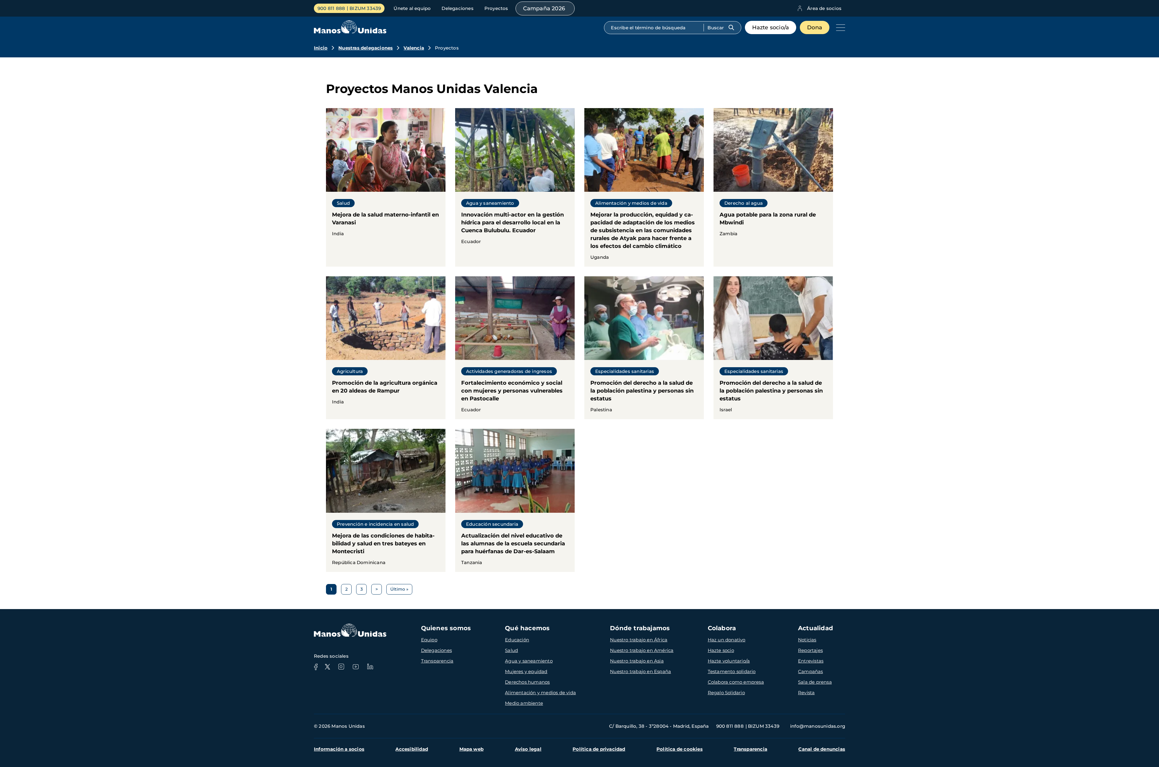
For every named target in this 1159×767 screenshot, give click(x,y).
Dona (814, 27)
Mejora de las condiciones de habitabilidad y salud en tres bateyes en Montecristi (385, 500)
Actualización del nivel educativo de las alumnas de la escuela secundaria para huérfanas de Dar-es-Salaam (515, 500)
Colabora (722, 628)
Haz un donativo (727, 640)
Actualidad (815, 628)
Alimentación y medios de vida (540, 692)
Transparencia (437, 661)
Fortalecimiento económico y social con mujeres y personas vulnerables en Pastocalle (515, 347)
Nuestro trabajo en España (640, 671)
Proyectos (496, 8)
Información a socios (339, 749)
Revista (806, 692)
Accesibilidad (411, 749)
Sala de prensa (815, 682)
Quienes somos (446, 628)
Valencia (414, 48)
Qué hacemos (527, 628)
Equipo (429, 640)
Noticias (807, 640)
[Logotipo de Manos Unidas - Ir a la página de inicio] (350, 32)
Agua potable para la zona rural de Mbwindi (773, 175)
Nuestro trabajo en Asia (637, 661)
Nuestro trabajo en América (641, 650)
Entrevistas (810, 661)
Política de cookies (679, 749)
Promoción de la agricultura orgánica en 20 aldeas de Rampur (385, 343)
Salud (511, 650)
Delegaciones (457, 8)
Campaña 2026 (544, 8)
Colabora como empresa (736, 682)
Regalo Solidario (726, 692)
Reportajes (810, 650)
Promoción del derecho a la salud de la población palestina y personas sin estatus (644, 347)
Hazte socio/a (770, 27)
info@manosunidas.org (817, 726)
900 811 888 (331, 8)
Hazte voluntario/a (729, 661)
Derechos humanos (527, 682)
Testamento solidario (732, 671)
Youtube (355, 666)
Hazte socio (721, 650)
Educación (517, 640)
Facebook (316, 666)
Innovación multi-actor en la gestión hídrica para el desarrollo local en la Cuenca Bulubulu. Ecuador (515, 179)
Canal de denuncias (821, 749)
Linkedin (370, 666)
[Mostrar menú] (839, 27)
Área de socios (824, 8)
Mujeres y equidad (526, 671)
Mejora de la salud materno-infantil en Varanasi (385, 175)
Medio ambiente (524, 703)
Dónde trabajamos (640, 628)
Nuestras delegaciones (365, 48)
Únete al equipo (412, 8)
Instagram (341, 666)
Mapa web (471, 749)
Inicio (320, 48)
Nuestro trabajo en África (638, 640)
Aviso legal (528, 749)
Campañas (810, 671)
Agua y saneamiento (529, 661)
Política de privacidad (599, 749)
